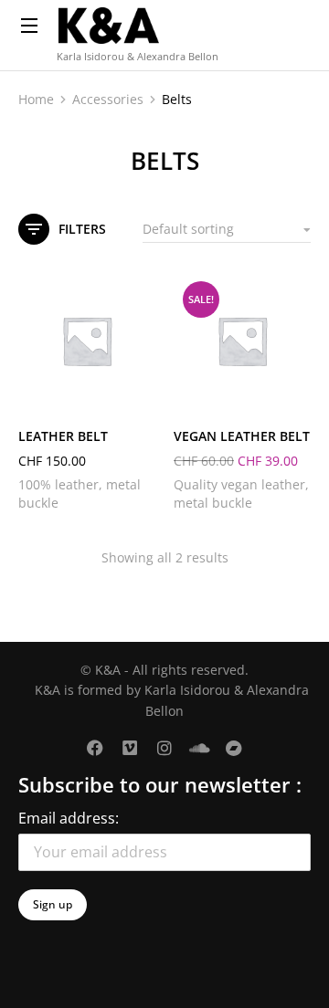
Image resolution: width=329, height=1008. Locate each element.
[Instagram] (164, 748)
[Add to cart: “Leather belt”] (137, 391)
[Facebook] (95, 748)
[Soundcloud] (199, 748)
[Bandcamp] (234, 748)
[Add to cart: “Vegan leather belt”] (292, 391)
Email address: (68, 818)
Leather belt (63, 436)
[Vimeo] (130, 748)
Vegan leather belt (242, 436)
